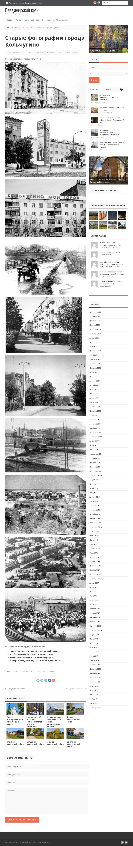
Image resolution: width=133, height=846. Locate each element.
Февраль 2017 (95, 609)
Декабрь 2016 (95, 617)
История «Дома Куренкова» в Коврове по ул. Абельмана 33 (41, 20)
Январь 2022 (94, 406)
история (15, 671)
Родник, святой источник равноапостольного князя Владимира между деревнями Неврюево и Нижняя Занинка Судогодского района (35, 727)
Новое (108, 89)
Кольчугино (21, 52)
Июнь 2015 (93, 695)
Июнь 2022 (93, 394)
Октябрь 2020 (95, 432)
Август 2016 (94, 634)
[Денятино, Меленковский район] (75, 733)
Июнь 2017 (93, 591)
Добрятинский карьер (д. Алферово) (105, 51)
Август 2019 (94, 480)
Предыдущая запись (16, 688)
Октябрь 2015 (95, 677)
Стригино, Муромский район (15, 743)
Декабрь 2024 (95, 351)
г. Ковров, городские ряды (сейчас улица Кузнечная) (36, 660)
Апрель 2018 (94, 548)
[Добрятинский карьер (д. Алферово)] (108, 39)
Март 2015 (93, 703)
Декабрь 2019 (95, 462)
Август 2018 (94, 531)
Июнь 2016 (93, 643)
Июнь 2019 (93, 488)
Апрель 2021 (94, 415)
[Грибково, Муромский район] (55, 733)
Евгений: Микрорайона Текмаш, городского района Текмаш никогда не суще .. (111, 264)
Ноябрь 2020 (94, 428)
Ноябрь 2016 (94, 621)
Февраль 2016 (95, 660)
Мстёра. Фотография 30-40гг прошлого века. (32, 654)
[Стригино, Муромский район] (15, 733)
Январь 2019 (94, 510)
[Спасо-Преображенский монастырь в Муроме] (15, 709)
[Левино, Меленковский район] (75, 709)
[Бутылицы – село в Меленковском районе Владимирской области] (55, 709)
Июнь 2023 (93, 376)
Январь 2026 (94, 316)
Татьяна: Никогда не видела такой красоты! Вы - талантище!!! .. (111, 283)
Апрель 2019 (94, 497)
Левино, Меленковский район (73, 719)
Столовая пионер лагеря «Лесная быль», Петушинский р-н (112, 120)
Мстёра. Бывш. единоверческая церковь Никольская (110, 97)
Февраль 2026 (95, 312)
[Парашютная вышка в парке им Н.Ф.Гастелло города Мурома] (94, 144)
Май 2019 (93, 492)
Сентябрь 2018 (95, 527)
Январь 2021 (94, 424)
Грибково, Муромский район (55, 743)
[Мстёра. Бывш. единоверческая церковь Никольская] (94, 97)
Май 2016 (93, 647)
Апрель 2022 (94, 398)
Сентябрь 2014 (95, 707)
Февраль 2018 (95, 557)
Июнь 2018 (93, 540)
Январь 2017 (94, 613)
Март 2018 (93, 553)
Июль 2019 (93, 484)
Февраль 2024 (95, 359)
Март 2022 (93, 402)
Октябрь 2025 (95, 329)
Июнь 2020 (93, 449)
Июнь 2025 (93, 342)
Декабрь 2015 (95, 669)
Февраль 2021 (95, 419)
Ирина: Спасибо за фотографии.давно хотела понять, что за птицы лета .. (111, 245)
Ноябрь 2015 (94, 673)
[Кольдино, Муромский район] (35, 733)
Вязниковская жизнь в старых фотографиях (32, 657)
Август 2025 (94, 338)
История (18, 28)
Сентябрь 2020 (95, 437)
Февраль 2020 (95, 454)
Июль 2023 (93, 372)
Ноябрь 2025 (94, 325)
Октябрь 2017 (95, 574)
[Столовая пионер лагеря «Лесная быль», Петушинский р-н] (94, 120)
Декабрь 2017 (95, 566)
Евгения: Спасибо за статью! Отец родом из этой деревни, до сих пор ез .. (111, 274)
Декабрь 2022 (95, 385)
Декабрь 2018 (95, 514)
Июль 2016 (93, 639)
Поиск (94, 80)
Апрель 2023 (94, 381)
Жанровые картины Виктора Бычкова (112, 108)
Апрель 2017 (94, 600)
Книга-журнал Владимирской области (21, 842)
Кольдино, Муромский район (35, 743)
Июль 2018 (93, 535)
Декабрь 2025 (95, 320)
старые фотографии (44, 671)
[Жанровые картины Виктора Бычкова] (94, 110)
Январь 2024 (94, 363)
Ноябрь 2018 (94, 518)
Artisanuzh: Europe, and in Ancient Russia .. (109, 253)
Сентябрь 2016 (95, 630)
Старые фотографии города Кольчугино (45, 41)
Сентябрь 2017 (95, 578)
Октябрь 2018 (95, 523)
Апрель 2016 (94, 652)
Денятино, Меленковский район (73, 744)
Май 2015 (93, 699)
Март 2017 (93, 604)
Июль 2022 (93, 389)
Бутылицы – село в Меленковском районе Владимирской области (109, 132)
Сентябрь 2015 (95, 682)
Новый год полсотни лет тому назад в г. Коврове (34, 651)
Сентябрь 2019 (95, 475)
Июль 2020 (93, 445)
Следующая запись (75, 688)
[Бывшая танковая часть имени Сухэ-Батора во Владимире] (108, 170)
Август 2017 (94, 583)
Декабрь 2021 (95, 411)
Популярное (95, 89)
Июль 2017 (93, 587)
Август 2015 (94, 686)
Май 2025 (93, 346)
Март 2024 (93, 355)
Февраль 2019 (95, 505)
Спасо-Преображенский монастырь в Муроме (14, 720)
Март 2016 (93, 656)
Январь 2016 (94, 664)
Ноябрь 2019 (94, 467)
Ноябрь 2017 (94, 570)
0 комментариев (56, 52)
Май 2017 (93, 596)
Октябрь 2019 (95, 471)
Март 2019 (93, 501)
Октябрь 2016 (95, 626)
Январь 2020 (94, 458)
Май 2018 (93, 544)
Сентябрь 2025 (95, 333)
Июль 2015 (93, 690)
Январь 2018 (94, 561)
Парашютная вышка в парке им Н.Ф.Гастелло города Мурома (112, 144)
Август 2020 (94, 441)
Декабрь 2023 (95, 368)
